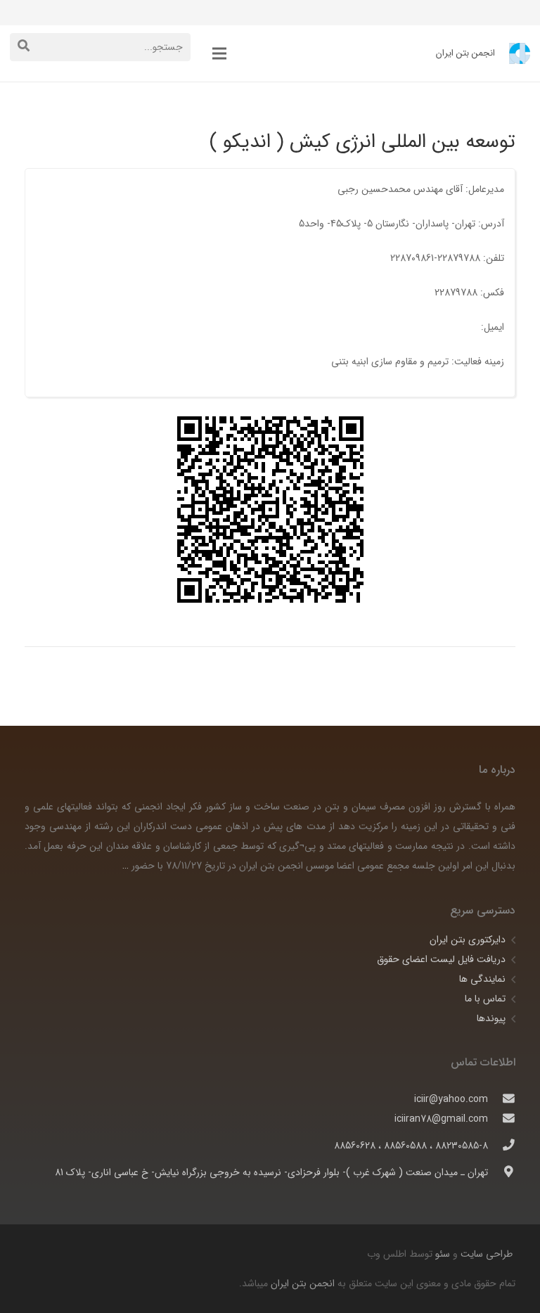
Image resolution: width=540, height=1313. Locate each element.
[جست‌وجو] (23, 46)
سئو (442, 1254)
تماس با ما (485, 998)
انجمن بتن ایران (303, 1283)
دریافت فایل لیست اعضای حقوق (441, 959)
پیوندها (491, 1018)
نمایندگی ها (482, 979)
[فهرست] (219, 53)
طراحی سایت (485, 1254)
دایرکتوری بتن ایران (468, 939)
